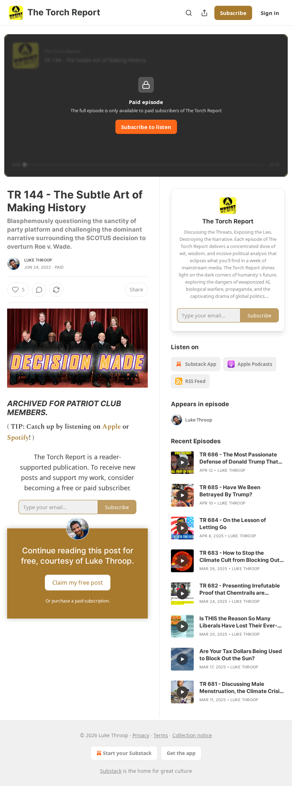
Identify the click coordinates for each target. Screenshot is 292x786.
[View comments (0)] (39, 290)
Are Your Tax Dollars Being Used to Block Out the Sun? (240, 655)
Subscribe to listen (146, 126)
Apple (111, 427)
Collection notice (192, 735)
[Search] (189, 13)
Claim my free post (77, 582)
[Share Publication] (204, 13)
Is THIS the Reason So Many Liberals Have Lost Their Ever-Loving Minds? (238, 622)
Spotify (18, 438)
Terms (160, 735)
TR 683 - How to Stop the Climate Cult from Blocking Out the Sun (239, 556)
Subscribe (233, 12)
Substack (110, 770)
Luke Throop (38, 260)
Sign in (270, 12)
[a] (182, 462)
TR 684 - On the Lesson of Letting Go (232, 524)
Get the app (181, 753)
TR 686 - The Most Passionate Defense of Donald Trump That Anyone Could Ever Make (238, 458)
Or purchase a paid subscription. (78, 601)
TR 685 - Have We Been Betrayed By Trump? (229, 491)
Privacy (140, 735)
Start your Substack (127, 753)
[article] (228, 462)
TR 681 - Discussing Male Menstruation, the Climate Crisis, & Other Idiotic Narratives (241, 688)
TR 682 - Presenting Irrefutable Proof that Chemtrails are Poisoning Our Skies (239, 589)
